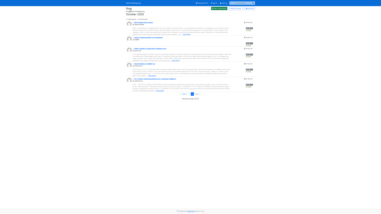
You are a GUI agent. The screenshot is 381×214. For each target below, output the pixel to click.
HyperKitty (191, 211)
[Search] (253, 3)
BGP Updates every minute (143, 22)
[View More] (187, 34)
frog (129, 8)
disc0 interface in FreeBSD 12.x (144, 64)
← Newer (184, 94)
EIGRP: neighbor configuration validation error (150, 49)
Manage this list (202, 3)
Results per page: (188, 99)
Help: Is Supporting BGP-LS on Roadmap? (148, 37)
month (235, 8)
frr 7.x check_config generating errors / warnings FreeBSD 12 (155, 79)
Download (250, 8)
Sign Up (224, 3)
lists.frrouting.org (133, 3)
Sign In (214, 3)
